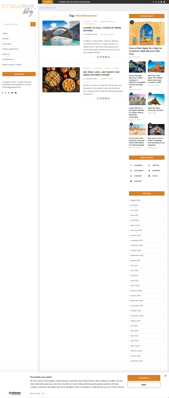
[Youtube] (15, 93)
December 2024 (137, 300)
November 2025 (137, 245)
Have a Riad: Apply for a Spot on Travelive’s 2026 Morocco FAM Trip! (145, 51)
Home (4, 33)
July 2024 (134, 326)
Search (33, 24)
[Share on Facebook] (100, 57)
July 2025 (134, 265)
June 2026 (134, 210)
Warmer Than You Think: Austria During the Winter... (79, 2)
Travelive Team (91, 34)
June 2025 (134, 270)
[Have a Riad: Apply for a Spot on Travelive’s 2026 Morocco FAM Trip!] (147, 33)
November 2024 (137, 306)
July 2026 (134, 205)
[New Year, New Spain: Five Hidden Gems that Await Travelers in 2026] (156, 67)
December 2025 (137, 240)
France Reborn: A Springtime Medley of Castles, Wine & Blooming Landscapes (136, 112)
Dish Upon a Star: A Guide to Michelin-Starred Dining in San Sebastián (156, 141)
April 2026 (135, 220)
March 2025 (135, 285)
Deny (144, 385)
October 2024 (136, 310)
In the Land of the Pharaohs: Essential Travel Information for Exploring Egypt (136, 141)
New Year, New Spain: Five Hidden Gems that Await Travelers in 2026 (155, 78)
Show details (35, 393)
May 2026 (134, 215)
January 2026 (136, 235)
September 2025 (137, 255)
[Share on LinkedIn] (106, 57)
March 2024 (135, 346)
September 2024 (137, 316)
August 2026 (135, 200)
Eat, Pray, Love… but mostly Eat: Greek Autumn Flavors (101, 73)
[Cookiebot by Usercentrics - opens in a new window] (15, 393)
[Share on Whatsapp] (108, 57)
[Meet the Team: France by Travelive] (156, 99)
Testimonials (8, 59)
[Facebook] (2, 93)
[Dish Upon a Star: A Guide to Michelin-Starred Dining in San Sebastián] (156, 129)
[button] (55, 2)
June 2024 (134, 331)
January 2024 (136, 356)
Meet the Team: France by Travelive (155, 109)
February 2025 (136, 290)
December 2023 (137, 361)
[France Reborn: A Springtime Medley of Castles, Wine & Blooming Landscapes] (137, 99)
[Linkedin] (9, 93)
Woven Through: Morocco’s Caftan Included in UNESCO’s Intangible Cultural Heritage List (137, 81)
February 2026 (136, 230)
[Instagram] (5, 93)
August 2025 (135, 260)
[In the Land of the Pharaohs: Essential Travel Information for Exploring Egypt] (137, 129)
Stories (5, 39)
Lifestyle (6, 54)
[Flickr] (12, 93)
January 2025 (136, 295)
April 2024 (135, 341)
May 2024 (134, 336)
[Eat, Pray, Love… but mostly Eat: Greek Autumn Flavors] (61, 79)
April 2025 (135, 280)
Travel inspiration (10, 49)
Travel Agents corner (12, 65)
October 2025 (136, 250)
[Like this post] (98, 57)
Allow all (144, 378)
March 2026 (135, 225)
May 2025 (134, 275)
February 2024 (136, 351)
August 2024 (135, 321)
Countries (6, 44)
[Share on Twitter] (103, 57)
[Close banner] (165, 376)
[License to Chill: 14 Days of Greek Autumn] (61, 33)
